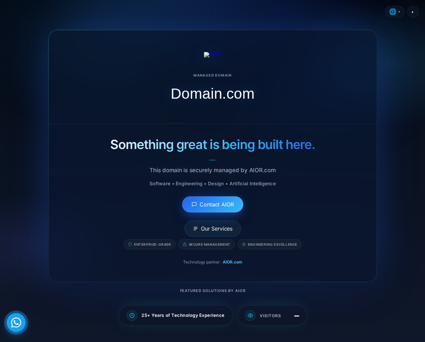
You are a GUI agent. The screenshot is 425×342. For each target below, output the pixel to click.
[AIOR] (212, 54)
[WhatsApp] (16, 322)
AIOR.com (232, 261)
